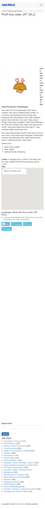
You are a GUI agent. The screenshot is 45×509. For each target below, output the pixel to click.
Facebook (18, 224)
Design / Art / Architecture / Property (17, 450)
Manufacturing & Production (14, 474)
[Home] (8, 4)
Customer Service (10, 448)
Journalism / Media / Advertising (15, 470)
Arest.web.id (19, 504)
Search (5, 434)
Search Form (7, 423)
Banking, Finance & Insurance (15, 446)
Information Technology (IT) (14, 467)
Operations (8, 479)
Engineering (8, 455)
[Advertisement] (22, 43)
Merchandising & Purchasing (14, 477)
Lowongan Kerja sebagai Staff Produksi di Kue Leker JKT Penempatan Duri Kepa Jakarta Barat (23, 218)
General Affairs (9, 458)
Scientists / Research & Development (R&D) (20, 489)
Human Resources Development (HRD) (18, 465)
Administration (9, 443)
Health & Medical (10, 460)
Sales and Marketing (11, 486)
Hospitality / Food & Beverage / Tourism (18, 462)
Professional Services (12, 482)
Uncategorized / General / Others (16, 491)
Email (7, 224)
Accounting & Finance (12, 441)
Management (8, 472)
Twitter (29, 224)
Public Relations (10, 484)
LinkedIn (8, 229)
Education (7, 453)
